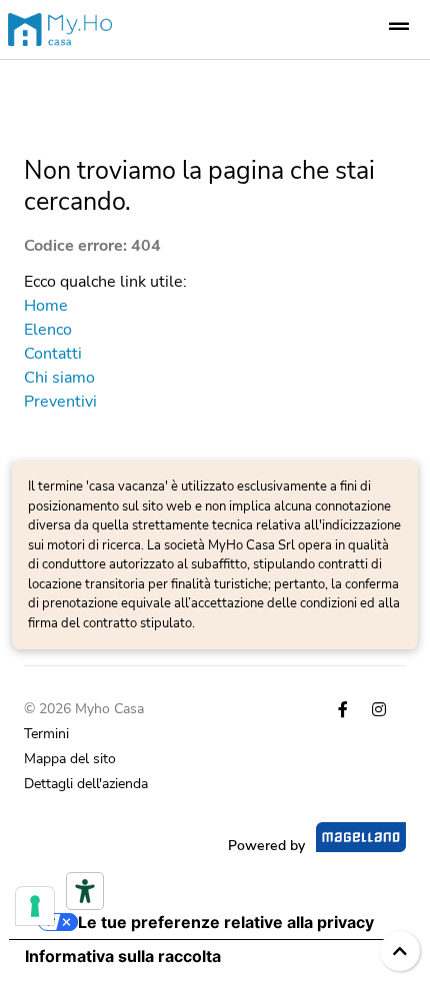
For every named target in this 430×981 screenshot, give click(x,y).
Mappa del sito (70, 758)
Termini (46, 733)
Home (46, 306)
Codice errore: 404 (92, 246)
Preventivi (60, 402)
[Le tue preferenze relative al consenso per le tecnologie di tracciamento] (35, 906)
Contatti (53, 354)
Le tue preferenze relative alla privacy (226, 922)
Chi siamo (59, 378)
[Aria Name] (399, 27)
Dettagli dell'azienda (86, 783)
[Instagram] (379, 710)
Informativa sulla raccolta (123, 956)
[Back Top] (400, 951)
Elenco (48, 330)
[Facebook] (343, 710)
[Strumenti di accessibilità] (85, 891)
